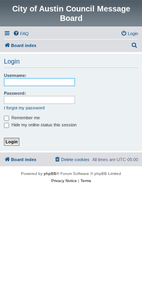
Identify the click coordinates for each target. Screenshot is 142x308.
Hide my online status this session (43, 124)
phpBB (50, 173)
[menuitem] (21, 33)
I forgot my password (24, 107)
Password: (15, 93)
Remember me (25, 117)
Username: (15, 75)
